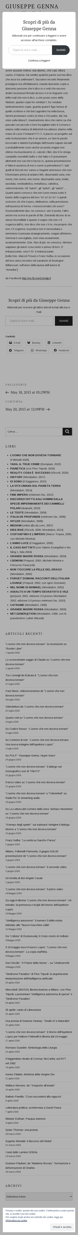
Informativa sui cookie (16, 1220)
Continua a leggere (39, 60)
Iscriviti (60, 49)
